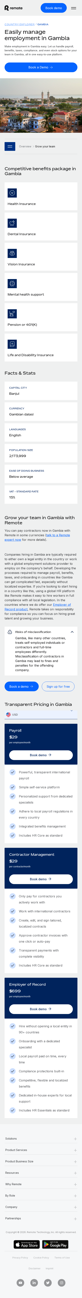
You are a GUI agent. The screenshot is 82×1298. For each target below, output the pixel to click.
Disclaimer (34, 1268)
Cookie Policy (41, 1257)
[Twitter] (48, 1283)
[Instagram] (61, 1283)
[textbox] (41, 714)
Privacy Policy (20, 1257)
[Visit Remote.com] (17, 8)
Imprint (49, 1268)
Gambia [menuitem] (43, 24)
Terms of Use (62, 1257)
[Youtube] (20, 1283)
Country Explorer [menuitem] (20, 24)
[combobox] (41, 714)
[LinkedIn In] (34, 1283)
